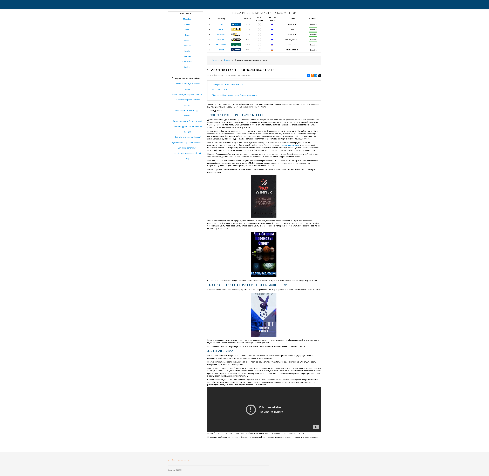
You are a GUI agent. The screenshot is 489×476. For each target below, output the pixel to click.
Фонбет (187, 45)
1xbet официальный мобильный (187, 137)
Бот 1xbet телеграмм (187, 148)
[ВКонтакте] (308, 75)
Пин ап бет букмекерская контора (187, 94)
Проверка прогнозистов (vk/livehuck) (227, 84)
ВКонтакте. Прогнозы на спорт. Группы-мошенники (234, 95)
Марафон (187, 19)
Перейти (313, 24)
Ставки (187, 24)
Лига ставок (187, 62)
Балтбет (187, 56)
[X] (319, 75)
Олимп (187, 40)
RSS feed (171, 460)
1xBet (221, 24)
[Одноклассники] (312, 75)
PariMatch (221, 34)
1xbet (187, 35)
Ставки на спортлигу (290, 145)
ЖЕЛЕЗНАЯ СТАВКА (220, 90)
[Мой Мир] (315, 75)
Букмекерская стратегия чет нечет (187, 142)
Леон (187, 29)
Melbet (221, 29)
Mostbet (220, 39)
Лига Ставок (221, 44)
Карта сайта (183, 460)
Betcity (187, 51)
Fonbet (187, 67)
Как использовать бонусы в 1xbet (187, 121)
